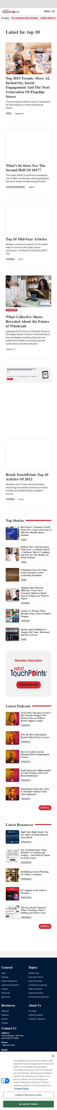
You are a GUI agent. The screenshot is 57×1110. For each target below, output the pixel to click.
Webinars (5, 1011)
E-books (4, 1023)
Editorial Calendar (35, 1015)
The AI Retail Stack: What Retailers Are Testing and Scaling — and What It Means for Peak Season (35, 853)
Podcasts (26, 725)
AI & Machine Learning (37, 985)
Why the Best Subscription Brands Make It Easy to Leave (35, 736)
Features (10, 259)
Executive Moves (35, 981)
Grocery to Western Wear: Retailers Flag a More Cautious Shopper (36, 613)
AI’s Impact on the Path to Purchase (34, 892)
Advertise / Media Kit (37, 1019)
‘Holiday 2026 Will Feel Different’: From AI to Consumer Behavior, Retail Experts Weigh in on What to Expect (35, 593)
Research (5, 1015)
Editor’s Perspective (9, 981)
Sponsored (5, 997)
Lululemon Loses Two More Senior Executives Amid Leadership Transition (34, 572)
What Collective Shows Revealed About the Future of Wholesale (27, 321)
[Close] (53, 1056)
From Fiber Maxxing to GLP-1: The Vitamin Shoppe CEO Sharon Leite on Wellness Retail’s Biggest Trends (36, 716)
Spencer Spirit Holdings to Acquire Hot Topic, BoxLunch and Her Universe (35, 632)
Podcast (4, 989)
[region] (28, 1081)
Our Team (32, 1011)
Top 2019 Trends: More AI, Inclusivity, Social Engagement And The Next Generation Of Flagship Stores (28, 87)
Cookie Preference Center (28, 1095)
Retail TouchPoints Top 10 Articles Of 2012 (27, 477)
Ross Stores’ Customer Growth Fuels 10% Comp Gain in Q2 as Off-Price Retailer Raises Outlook (36, 531)
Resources (26, 842)
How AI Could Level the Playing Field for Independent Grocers (35, 754)
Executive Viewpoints (15, 187)
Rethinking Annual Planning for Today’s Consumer (35, 873)
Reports (4, 1019)
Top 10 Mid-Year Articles (26, 239)
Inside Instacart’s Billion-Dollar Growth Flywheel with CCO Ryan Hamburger (36, 773)
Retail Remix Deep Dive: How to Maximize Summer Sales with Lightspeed (35, 791)
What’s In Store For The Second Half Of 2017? (25, 168)
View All (45, 807)
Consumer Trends (35, 977)
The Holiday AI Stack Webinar (24, 18)
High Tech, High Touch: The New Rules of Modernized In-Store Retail (35, 834)
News (8, 113)
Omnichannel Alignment (38, 997)
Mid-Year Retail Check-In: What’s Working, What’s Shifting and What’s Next (33, 910)
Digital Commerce (35, 993)
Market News (33, 973)
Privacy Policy (21, 1088)
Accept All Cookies (28, 1104)
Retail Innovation (35, 989)
